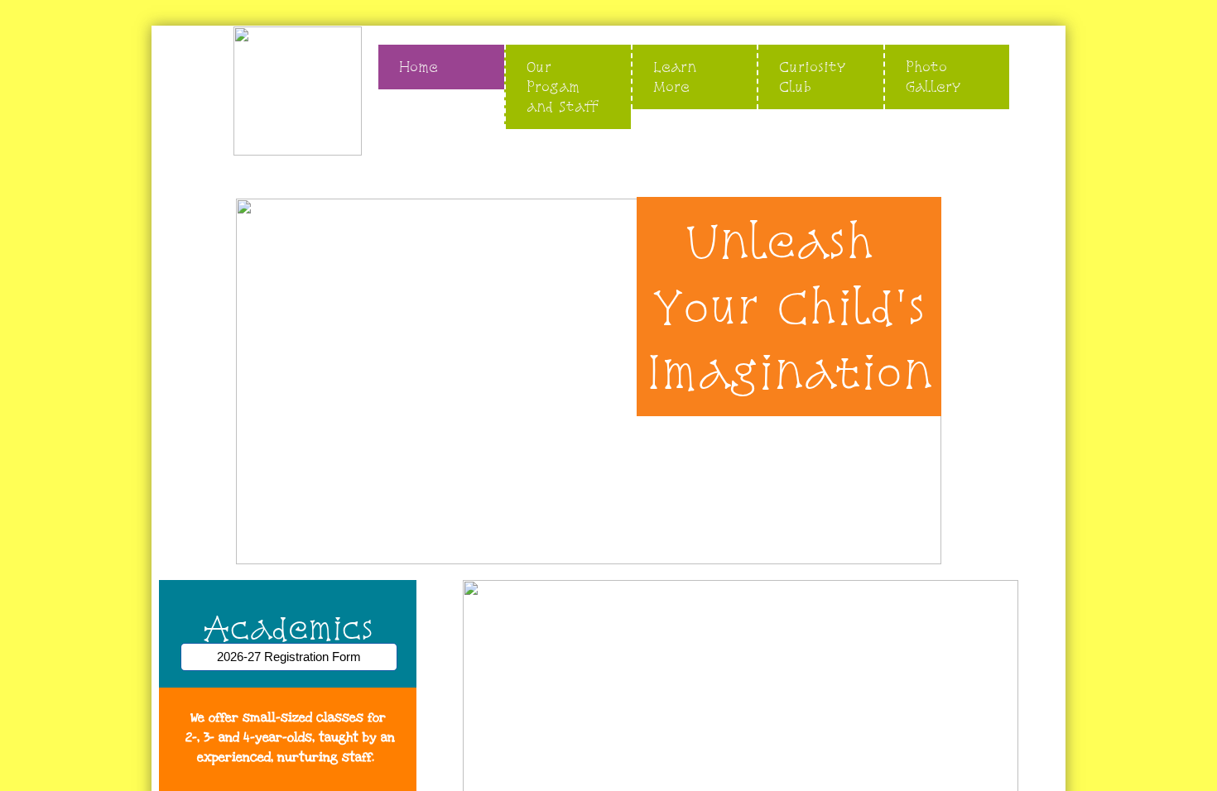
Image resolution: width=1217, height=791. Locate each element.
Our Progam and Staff (563, 86)
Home (418, 66)
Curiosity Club (812, 76)
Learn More (674, 76)
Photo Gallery (933, 76)
